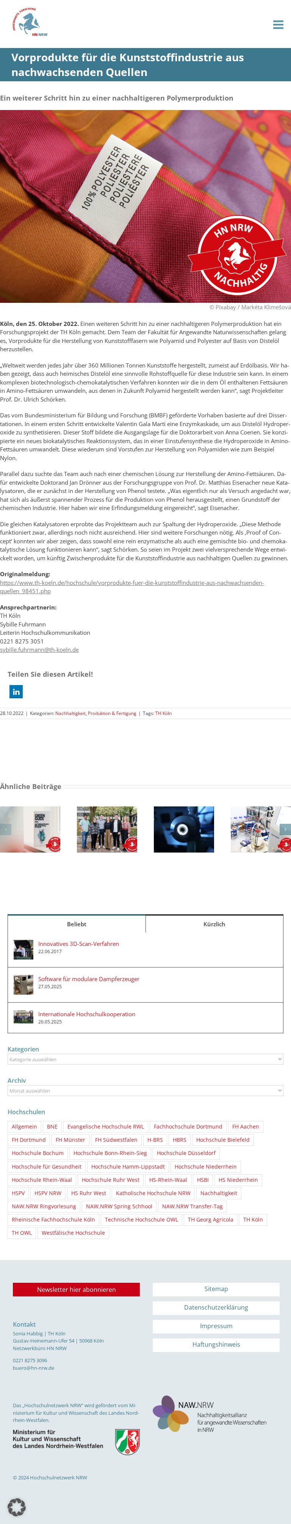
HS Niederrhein (238, 1180)
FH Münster (70, 1139)
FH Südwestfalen (116, 1139)
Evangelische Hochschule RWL (105, 1126)
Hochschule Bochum (38, 1153)
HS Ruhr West (88, 1193)
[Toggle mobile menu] (279, 25)
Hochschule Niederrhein (206, 1166)
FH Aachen (245, 1126)
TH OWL (22, 1232)
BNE (52, 1126)
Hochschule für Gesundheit (46, 1166)
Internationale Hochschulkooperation (86, 1014)
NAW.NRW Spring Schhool (119, 1206)
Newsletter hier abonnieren (76, 1289)
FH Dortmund (29, 1139)
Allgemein (24, 1126)
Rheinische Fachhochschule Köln (53, 1219)
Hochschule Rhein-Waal (42, 1180)
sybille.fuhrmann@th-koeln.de (39, 649)
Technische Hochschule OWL (141, 1219)
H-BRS (155, 1139)
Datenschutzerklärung (216, 1307)
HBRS (179, 1139)
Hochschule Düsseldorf (186, 1153)
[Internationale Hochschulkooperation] (23, 1014)
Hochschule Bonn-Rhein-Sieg (110, 1153)
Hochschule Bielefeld (223, 1139)
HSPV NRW (47, 1193)
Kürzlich (214, 924)
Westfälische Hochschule (73, 1232)
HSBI (203, 1180)
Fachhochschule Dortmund (188, 1126)
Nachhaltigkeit (70, 713)
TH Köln (163, 713)
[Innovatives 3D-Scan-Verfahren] (23, 944)
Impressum (216, 1326)
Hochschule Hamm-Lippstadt (128, 1166)
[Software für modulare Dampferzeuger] (23, 979)
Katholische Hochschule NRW (153, 1193)
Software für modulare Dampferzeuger (88, 979)
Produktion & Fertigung (112, 713)
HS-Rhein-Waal (168, 1180)
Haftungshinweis (216, 1344)
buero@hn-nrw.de (33, 1367)
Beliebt (76, 924)
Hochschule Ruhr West (110, 1180)
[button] (16, 691)
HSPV (18, 1193)
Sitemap (216, 1289)
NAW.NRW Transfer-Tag (192, 1206)
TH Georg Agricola (210, 1219)
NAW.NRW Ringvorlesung (44, 1206)
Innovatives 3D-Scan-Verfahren (78, 943)
